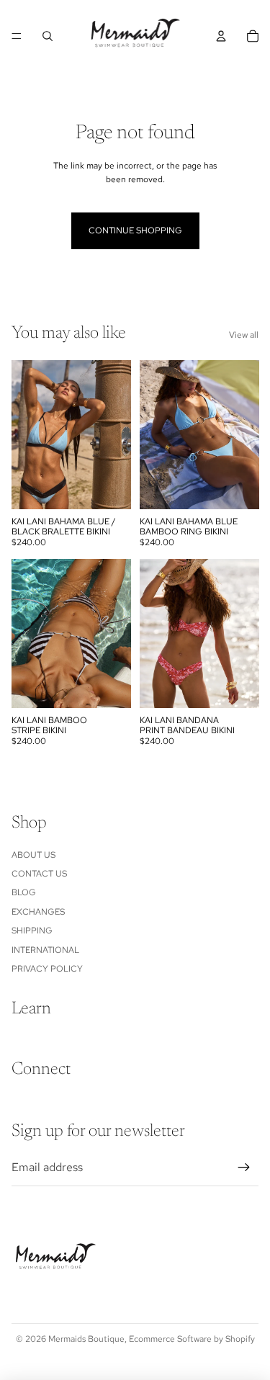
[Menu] (16, 36)
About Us (33, 855)
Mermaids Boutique (86, 1339)
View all (243, 335)
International (45, 950)
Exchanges (38, 912)
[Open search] (47, 36)
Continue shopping (135, 230)
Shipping (32, 930)
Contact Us (39, 873)
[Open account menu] (221, 36)
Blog (24, 892)
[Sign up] (244, 1167)
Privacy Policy (47, 968)
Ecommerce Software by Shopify (192, 1339)
